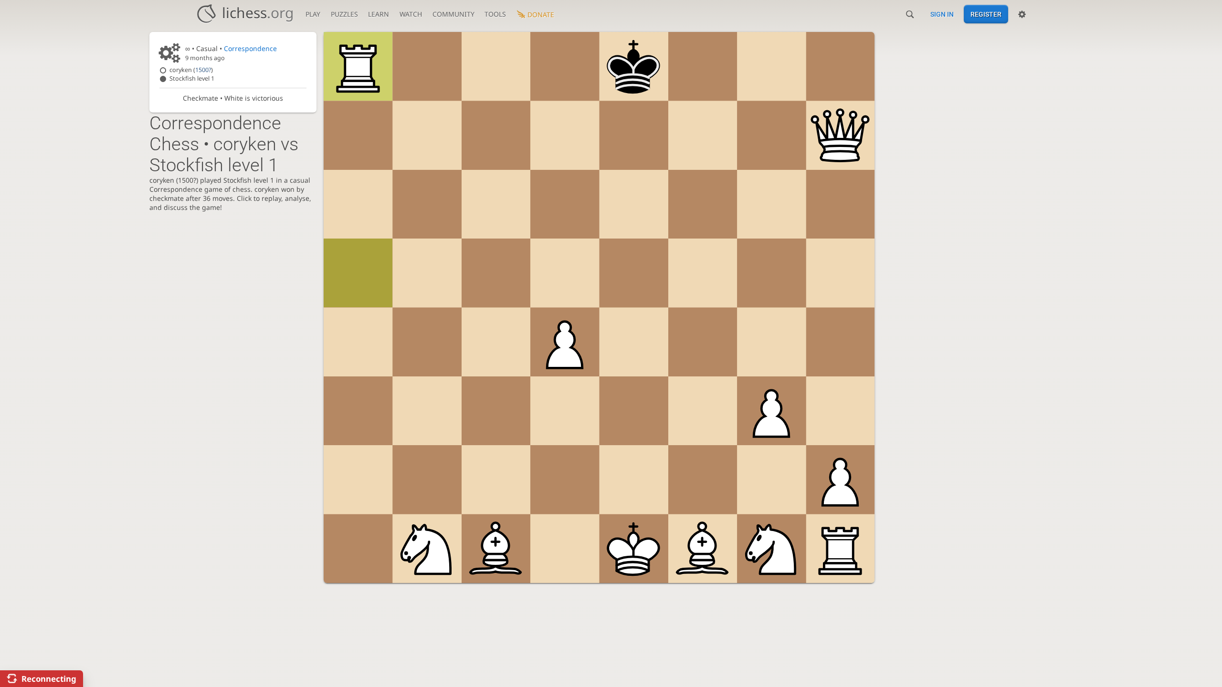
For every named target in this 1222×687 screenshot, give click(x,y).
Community (453, 14)
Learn (378, 14)
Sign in (942, 14)
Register (985, 14)
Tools (495, 14)
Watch (411, 14)
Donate (540, 14)
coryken (191, 70)
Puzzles (344, 14)
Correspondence (250, 48)
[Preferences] (1022, 14)
